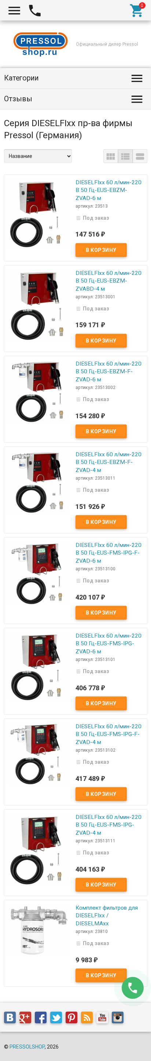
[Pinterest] (73, 1019)
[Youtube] (104, 1019)
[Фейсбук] (42, 1019)
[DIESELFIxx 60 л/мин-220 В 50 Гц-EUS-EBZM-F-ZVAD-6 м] (38, 391)
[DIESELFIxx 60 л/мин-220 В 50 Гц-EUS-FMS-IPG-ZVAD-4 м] (38, 849)
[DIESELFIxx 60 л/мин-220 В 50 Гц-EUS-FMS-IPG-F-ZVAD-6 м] (38, 572)
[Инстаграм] (119, 1019)
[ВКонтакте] (11, 1019)
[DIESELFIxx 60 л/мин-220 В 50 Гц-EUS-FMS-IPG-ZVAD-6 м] (38, 666)
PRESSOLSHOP (27, 1047)
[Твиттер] (58, 1019)
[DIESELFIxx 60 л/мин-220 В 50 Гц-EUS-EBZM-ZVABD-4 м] (38, 305)
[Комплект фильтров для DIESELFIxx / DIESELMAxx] (38, 930)
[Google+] (27, 1019)
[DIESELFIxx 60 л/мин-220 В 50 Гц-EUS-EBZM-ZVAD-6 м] (38, 213)
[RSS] (88, 1019)
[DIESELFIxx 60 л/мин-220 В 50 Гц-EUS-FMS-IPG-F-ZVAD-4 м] (38, 753)
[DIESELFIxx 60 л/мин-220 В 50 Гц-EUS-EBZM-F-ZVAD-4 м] (38, 481)
